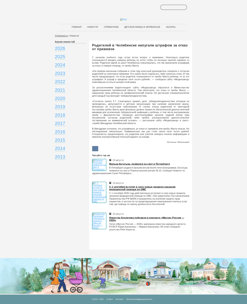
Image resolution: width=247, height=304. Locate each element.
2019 (60, 106)
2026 (60, 48)
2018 (60, 115)
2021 (60, 90)
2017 (60, 123)
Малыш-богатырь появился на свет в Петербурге (139, 164)
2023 (60, 73)
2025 (60, 56)
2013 (60, 156)
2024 (60, 64)
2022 (60, 81)
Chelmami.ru (61, 36)
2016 (60, 131)
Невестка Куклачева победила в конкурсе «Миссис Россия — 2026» (146, 219)
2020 (60, 98)
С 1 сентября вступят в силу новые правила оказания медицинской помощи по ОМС (142, 188)
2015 (60, 140)
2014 (60, 148)
